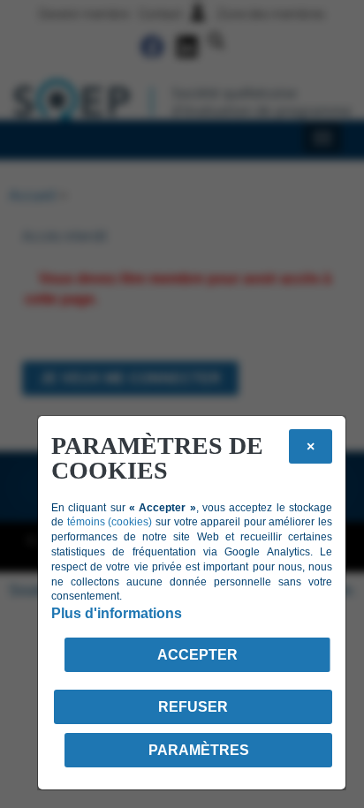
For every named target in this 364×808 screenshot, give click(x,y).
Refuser (193, 706)
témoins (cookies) (110, 522)
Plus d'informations (116, 613)
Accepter (197, 654)
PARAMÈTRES (198, 750)
